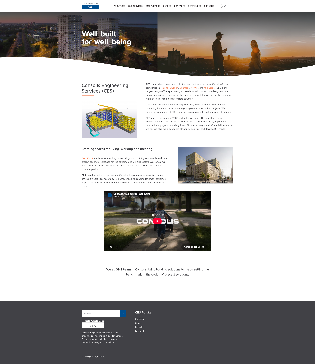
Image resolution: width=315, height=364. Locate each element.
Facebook (139, 331)
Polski (213, 16)
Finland (164, 87)
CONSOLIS (87, 158)
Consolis (209, 6)
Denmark (184, 87)
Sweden (174, 87)
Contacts (179, 6)
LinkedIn (139, 327)
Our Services (135, 6)
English (213, 12)
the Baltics (209, 87)
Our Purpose (153, 6)
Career (167, 6)
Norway (195, 87)
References (194, 6)
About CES (119, 6)
